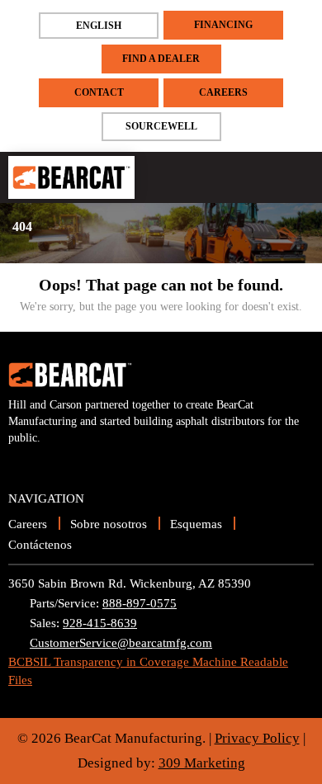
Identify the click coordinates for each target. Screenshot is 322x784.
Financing (223, 25)
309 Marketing (202, 763)
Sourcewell (161, 126)
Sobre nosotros (108, 524)
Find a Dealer (161, 58)
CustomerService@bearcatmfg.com (121, 642)
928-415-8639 (100, 623)
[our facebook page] (49, 463)
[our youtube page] (21, 463)
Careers (223, 92)
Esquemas (196, 524)
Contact (99, 92)
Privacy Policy (257, 738)
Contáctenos (40, 544)
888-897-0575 (139, 603)
